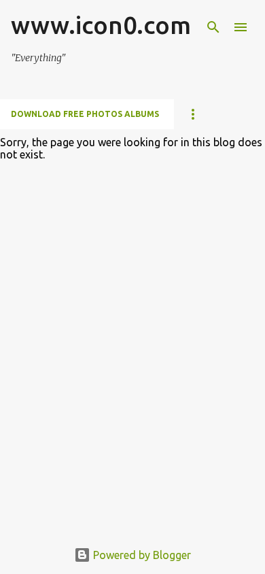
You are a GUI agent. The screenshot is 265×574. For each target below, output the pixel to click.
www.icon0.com (101, 25)
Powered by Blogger (140, 555)
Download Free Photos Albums (85, 113)
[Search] (213, 27)
